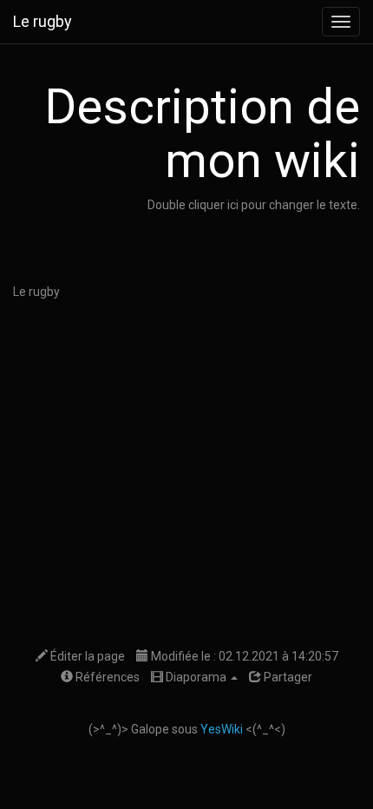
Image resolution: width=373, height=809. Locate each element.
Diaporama (196, 677)
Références (106, 677)
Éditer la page (86, 656)
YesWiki (221, 729)
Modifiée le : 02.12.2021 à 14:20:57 (243, 656)
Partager (286, 677)
